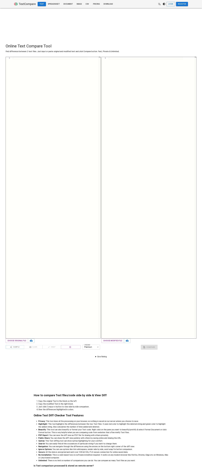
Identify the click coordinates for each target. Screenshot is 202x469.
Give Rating (102, 356)
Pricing (96, 4)
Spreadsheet (54, 4)
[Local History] (71, 347)
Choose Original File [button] (16, 341)
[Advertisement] (101, 24)
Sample (16, 347)
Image (79, 4)
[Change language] (159, 4)
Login (170, 4)
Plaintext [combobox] (88, 347)
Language (87, 344)
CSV (87, 4)
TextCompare (27, 4)
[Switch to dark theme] (164, 4)
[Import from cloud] (31, 341)
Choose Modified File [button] (112, 341)
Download (108, 4)
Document (68, 4)
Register (182, 4)
